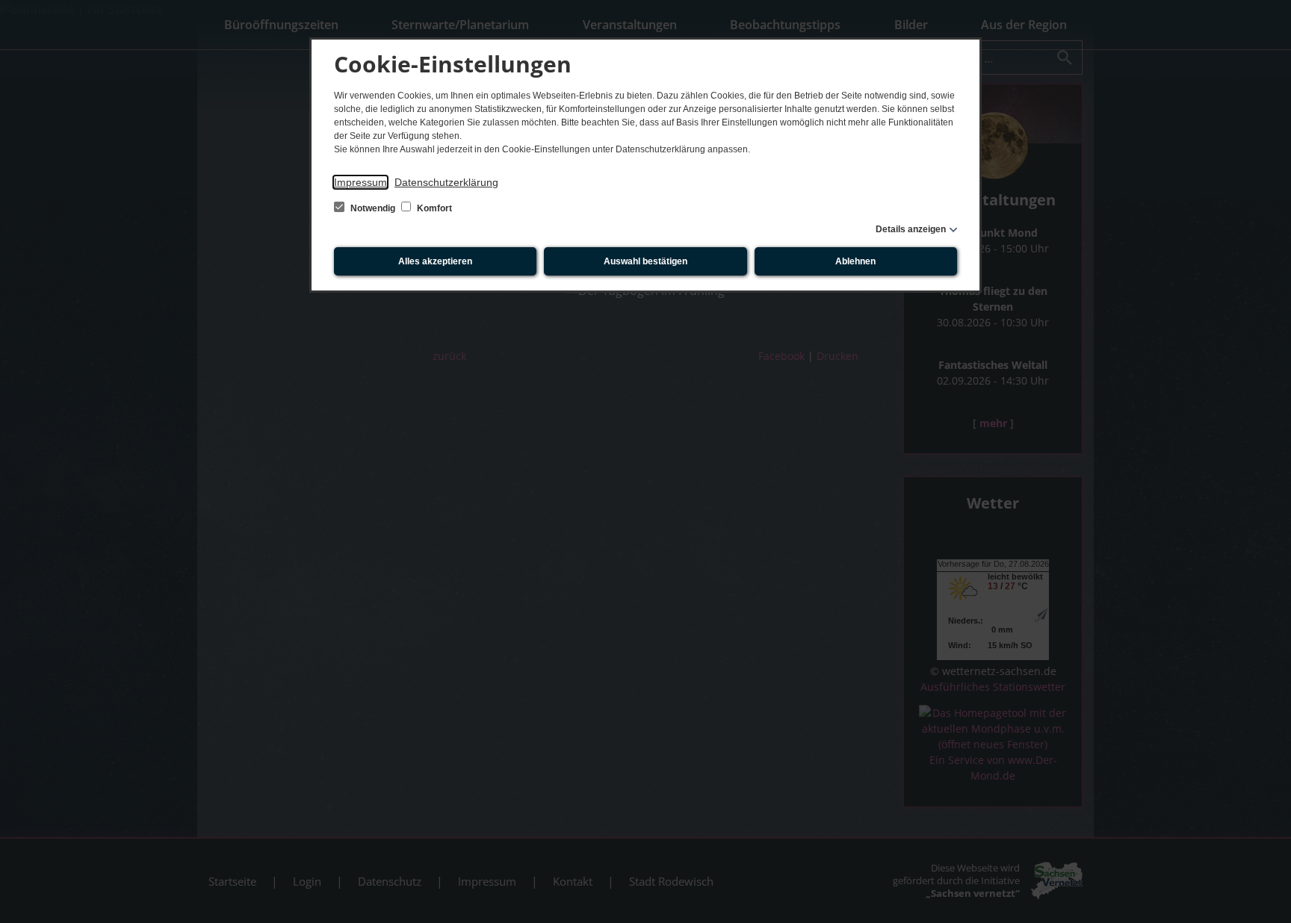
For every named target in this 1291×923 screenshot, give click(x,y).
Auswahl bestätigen (645, 261)
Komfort (433, 208)
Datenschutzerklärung (446, 182)
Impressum (360, 182)
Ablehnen (855, 261)
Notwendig (372, 208)
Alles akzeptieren (435, 261)
